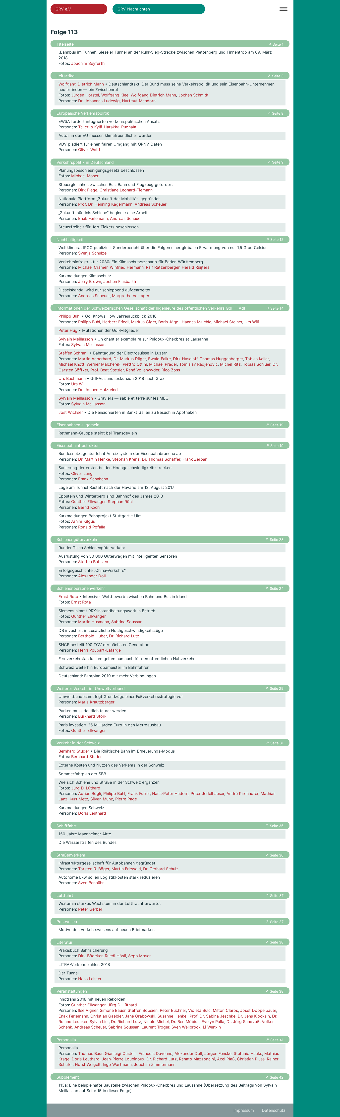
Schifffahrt (67, 825)
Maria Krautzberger (96, 701)
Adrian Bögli (89, 793)
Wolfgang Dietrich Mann (81, 84)
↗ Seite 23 (274, 539)
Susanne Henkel (172, 1016)
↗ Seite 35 (274, 826)
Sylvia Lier (99, 1021)
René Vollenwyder (142, 369)
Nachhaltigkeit (70, 239)
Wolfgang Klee (114, 94)
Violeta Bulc (199, 1010)
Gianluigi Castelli (120, 1053)
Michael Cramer (93, 267)
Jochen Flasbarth (119, 281)
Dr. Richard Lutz (124, 635)
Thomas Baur (90, 1053)
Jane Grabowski (140, 1016)
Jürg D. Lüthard (85, 787)
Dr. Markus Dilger (129, 358)
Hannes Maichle (196, 321)
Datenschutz (273, 1110)
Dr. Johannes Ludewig (99, 100)
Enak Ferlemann (93, 218)
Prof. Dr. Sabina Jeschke (212, 1016)
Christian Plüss (251, 1058)
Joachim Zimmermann (154, 1064)
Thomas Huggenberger (221, 358)
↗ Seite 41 (274, 1040)
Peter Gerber (90, 909)
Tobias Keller (257, 358)
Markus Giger (143, 321)
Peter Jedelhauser (207, 793)
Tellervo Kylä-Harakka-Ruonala (107, 126)
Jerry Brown (89, 281)
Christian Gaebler (106, 1016)
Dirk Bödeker (90, 955)
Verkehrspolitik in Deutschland (85, 162)
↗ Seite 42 (274, 1077)
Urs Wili (251, 321)
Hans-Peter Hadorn (170, 793)
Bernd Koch (89, 507)
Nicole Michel (156, 1021)
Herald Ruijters (195, 267)
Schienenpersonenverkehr (81, 588)
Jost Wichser (70, 412)
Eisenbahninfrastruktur (78, 445)
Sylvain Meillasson (75, 339)
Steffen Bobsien (93, 561)
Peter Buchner (173, 1010)
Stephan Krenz (126, 459)
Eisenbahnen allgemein (78, 424)
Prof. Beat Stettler (107, 369)
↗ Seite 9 (275, 162)
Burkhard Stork (92, 716)
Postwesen (67, 921)
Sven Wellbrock (186, 1027)
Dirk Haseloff (185, 358)
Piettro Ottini (135, 364)
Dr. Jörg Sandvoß (243, 1021)
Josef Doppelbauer (258, 1010)
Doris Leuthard (92, 813)
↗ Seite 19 (274, 425)
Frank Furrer (138, 793)
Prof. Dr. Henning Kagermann (105, 204)
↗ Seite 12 (274, 239)
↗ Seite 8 (275, 113)
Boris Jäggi (168, 321)
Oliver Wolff (89, 149)
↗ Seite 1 (275, 44)
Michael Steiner (228, 321)
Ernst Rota (68, 596)
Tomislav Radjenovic (198, 364)
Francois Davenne (155, 1053)
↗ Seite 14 (274, 308)
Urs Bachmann (72, 378)
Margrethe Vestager (130, 295)
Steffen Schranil (73, 352)
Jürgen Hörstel (85, 94)
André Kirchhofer (242, 793)
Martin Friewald (126, 868)
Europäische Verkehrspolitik (83, 113)
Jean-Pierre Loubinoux (123, 1058)
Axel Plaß (226, 1058)
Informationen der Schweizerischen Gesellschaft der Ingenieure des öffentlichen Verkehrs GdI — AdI (151, 308)
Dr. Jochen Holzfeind (98, 389)
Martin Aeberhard (94, 358)
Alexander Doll (92, 575)
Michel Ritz (230, 364)
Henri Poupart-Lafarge (99, 650)
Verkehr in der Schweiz (78, 742)
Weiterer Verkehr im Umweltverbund (91, 688)
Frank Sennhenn (93, 478)
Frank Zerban (194, 459)
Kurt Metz (79, 798)
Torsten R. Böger (93, 868)
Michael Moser (85, 175)
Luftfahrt (65, 895)
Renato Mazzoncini (197, 1058)
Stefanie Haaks (248, 1053)
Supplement (68, 1077)
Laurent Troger (155, 1027)
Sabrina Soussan (126, 621)
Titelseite (65, 44)
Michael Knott (71, 364)
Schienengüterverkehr (77, 539)
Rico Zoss (171, 369)
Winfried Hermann (127, 267)
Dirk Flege (87, 189)
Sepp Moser (139, 955)
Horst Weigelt (88, 1064)
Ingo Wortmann (117, 1064)
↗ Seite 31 (274, 743)
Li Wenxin (212, 1027)
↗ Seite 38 (274, 942)
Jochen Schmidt (193, 94)
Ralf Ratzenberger (162, 267)
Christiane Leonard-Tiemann (126, 189)
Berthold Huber (92, 635)
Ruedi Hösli (115, 955)
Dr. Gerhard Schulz (160, 868)
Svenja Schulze (92, 253)
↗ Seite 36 (274, 855)
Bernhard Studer (73, 751)
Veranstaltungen (72, 991)
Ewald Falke (159, 358)
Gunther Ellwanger (88, 501)
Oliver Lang (82, 473)
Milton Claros (225, 1010)
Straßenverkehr (71, 855)
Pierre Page (126, 798)
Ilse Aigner (88, 1010)
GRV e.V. (63, 8)
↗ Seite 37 (274, 895)
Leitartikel (66, 75)
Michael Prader (163, 364)
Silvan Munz (101, 798)
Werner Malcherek (103, 364)
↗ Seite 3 (275, 76)
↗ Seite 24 (274, 588)
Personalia (66, 1039)
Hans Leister (90, 978)
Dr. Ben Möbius (185, 1021)
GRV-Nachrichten (133, 8)
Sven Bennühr (91, 882)
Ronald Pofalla (91, 526)
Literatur (64, 942)
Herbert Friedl (115, 321)
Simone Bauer (112, 1010)
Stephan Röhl (120, 501)
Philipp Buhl (69, 316)
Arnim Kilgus (83, 521)
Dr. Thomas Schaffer (161, 459)
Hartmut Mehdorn (139, 100)
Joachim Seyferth (88, 63)
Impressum (243, 1110)
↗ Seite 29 (274, 688)
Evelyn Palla (213, 1021)
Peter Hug (67, 330)
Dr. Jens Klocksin (254, 1016)
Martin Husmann (93, 621)
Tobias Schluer (256, 364)
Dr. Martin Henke (94, 459)
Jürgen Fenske (217, 1053)
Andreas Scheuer (151, 204)
